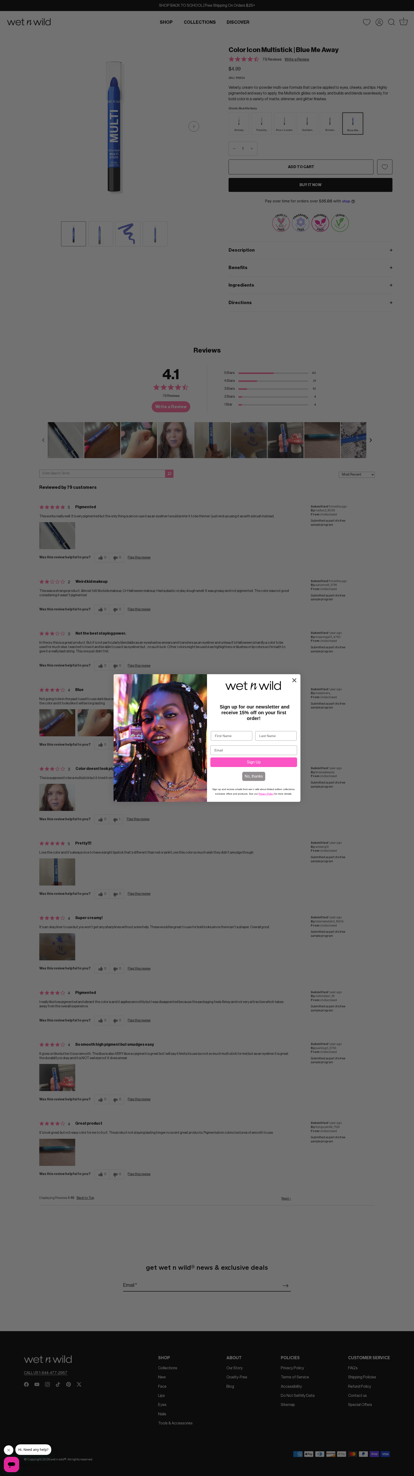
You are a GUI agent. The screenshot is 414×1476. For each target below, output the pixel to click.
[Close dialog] (294, 680)
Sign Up (254, 762)
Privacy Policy (266, 793)
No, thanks (254, 776)
